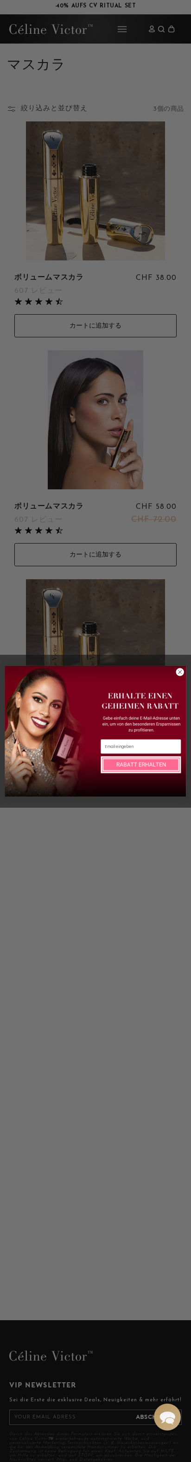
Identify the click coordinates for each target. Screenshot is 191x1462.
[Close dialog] (180, 672)
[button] (167, 1417)
